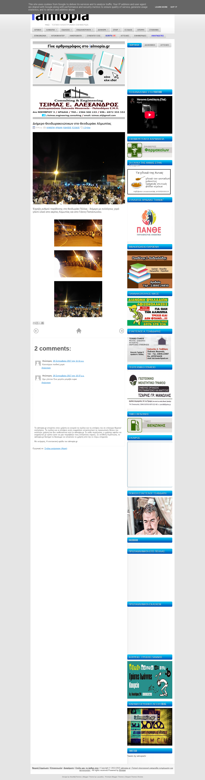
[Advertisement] (149, 68)
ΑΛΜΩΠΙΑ (51, 128)
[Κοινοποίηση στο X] (39, 323)
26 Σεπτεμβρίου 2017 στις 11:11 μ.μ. (68, 361)
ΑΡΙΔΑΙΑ (59, 128)
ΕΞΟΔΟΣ (76, 128)
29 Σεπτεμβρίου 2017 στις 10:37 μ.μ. (68, 376)
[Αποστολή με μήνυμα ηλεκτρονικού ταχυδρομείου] (34, 323)
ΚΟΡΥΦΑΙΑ (134, 45)
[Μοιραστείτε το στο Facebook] (42, 323)
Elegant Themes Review (134, 777)
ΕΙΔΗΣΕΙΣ (67, 128)
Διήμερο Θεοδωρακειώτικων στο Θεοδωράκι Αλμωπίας (72, 123)
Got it (173, 7)
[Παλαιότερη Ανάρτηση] (121, 333)
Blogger (122, 770)
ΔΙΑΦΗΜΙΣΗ (150, 45)
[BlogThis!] (36, 323)
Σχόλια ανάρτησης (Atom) (56, 448)
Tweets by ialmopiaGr (136, 756)
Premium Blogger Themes (114, 777)
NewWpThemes (76, 777)
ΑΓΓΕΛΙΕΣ (164, 45)
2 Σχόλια (86, 128)
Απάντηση (46, 368)
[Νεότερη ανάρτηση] (36, 333)
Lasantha (100, 777)
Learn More (161, 7)
